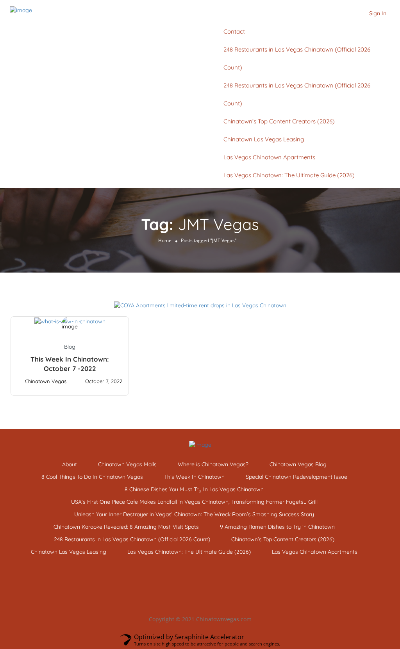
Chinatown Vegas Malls (127, 464)
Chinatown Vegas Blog (298, 464)
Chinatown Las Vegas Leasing (263, 139)
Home (164, 240)
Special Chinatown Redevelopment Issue (296, 476)
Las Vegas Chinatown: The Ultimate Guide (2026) (289, 175)
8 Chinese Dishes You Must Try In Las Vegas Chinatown (194, 489)
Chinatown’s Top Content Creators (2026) (279, 121)
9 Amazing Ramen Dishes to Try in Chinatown (277, 526)
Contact (234, 31)
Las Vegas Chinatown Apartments (269, 157)
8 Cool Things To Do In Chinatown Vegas (92, 476)
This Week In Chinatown (194, 476)
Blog (69, 346)
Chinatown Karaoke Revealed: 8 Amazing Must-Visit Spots (126, 526)
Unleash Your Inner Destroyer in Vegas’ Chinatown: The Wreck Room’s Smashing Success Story (194, 514)
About (69, 464)
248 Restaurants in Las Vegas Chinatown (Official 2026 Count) (132, 539)
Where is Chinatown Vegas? (213, 464)
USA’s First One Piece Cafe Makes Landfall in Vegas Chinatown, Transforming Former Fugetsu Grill (194, 501)
